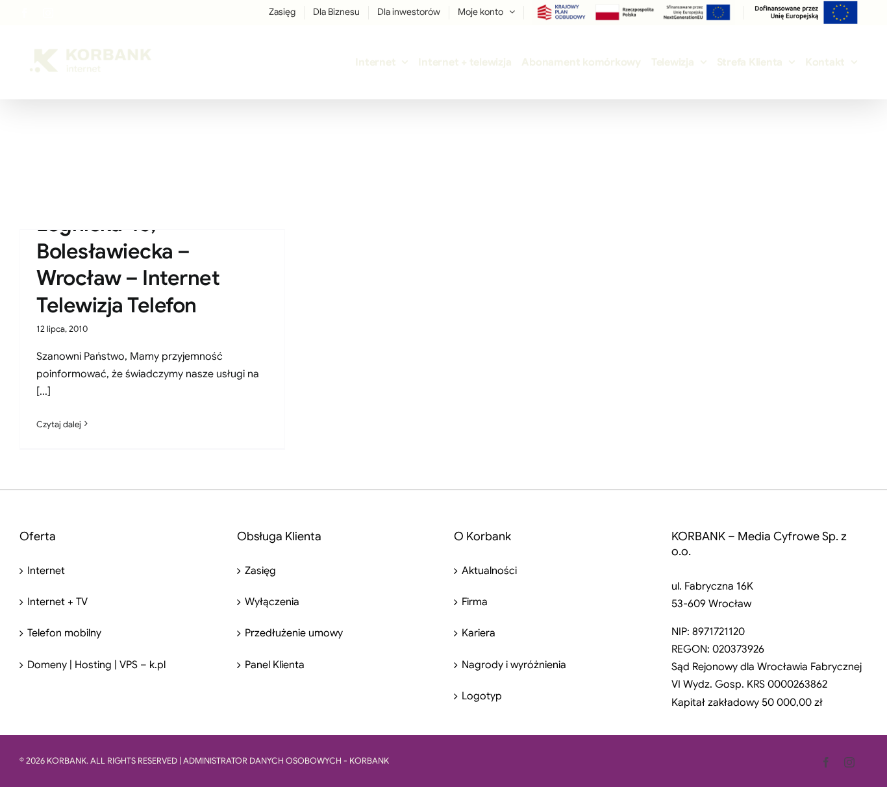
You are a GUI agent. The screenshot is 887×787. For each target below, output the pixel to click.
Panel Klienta (275, 664)
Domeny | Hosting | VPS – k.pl (96, 664)
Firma (475, 601)
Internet (46, 570)
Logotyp (482, 696)
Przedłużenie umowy (294, 633)
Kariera (478, 633)
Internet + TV (57, 601)
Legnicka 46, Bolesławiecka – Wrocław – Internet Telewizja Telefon (127, 264)
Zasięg (260, 570)
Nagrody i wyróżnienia (514, 664)
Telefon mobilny (64, 633)
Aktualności (489, 570)
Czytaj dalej (58, 424)
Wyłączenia (272, 601)
